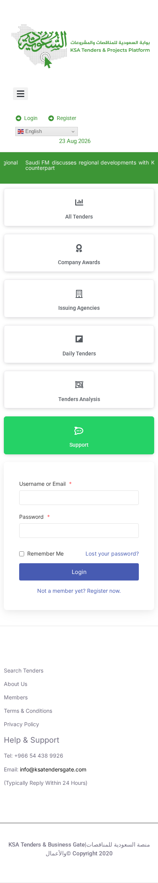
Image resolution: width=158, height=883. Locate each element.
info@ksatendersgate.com (53, 769)
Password (34, 517)
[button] (20, 93)
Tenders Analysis (79, 399)
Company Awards (79, 262)
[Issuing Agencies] (79, 294)
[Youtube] (68, 809)
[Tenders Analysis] (79, 385)
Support (79, 445)
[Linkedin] (47, 809)
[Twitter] (89, 809)
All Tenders (79, 217)
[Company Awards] (79, 248)
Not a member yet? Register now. (79, 590)
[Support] (79, 431)
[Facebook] (110, 809)
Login (79, 572)
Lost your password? (112, 553)
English (33, 131)
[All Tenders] (79, 202)
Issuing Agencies (79, 308)
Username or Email (45, 484)
